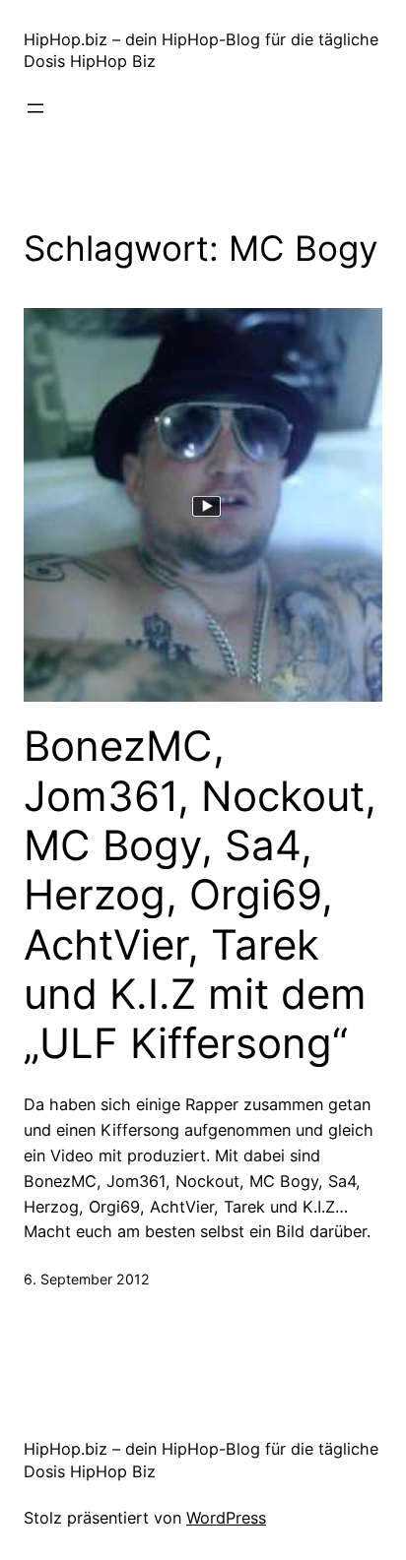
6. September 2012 (87, 1279)
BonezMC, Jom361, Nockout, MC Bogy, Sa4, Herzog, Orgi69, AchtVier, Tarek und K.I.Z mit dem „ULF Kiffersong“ (200, 894)
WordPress (226, 1518)
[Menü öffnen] (35, 108)
